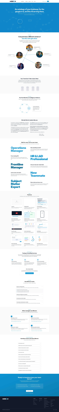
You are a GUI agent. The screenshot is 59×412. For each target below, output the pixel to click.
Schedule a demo (44, 1)
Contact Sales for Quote (30, 273)
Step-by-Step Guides (46, 404)
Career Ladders (52, 405)
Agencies (30, 1)
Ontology (26, 1)
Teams (44, 407)
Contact (35, 1)
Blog (32, 1)
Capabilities (22, 1)
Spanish (51, 404)
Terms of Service (35, 404)
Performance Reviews (46, 406)
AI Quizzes (45, 405)
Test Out (51, 406)
